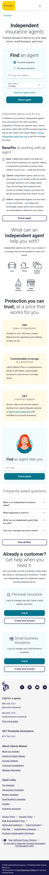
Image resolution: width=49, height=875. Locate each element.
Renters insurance (10, 794)
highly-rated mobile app (19, 411)
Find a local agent (10, 721)
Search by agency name (24, 92)
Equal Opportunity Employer (26, 870)
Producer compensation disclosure (18, 833)
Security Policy (26, 817)
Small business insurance (13, 799)
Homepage (7, 15)
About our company (11, 751)
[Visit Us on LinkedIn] (45, 687)
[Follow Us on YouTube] (37, 687)
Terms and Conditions (12, 825)
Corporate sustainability (13, 765)
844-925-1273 (8, 713)
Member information (11, 770)
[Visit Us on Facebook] (22, 687)
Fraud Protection (33, 825)
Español (5, 804)
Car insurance (8, 785)
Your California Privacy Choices (22, 840)
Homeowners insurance (13, 790)
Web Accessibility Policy (13, 821)
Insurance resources (11, 808)
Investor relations (10, 761)
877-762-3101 (8, 736)
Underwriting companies (25, 829)
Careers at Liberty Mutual (13, 756)
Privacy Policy (8, 817)
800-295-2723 (8, 703)
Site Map (6, 829)
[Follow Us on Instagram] (30, 687)
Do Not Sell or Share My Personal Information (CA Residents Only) (24, 844)
